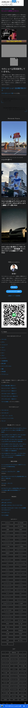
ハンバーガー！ (6, 159)
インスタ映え (7, 546)
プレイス (7, 593)
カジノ (2, 352)
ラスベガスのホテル (14, 686)
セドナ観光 (5, 672)
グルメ (8, 157)
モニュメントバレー (20, 600)
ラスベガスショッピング (5, 689)
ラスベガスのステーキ (5, 686)
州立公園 (7, 633)
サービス (7, 566)
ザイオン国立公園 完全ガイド (8, 385)
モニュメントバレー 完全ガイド (9, 388)
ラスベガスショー (5, 512)
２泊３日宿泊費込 (20, 526)
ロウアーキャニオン (7, 620)
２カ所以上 (7, 526)
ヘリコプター (5, 676)
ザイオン (20, 566)
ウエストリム (7, 549)
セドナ (7, 576)
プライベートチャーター (20, 590)
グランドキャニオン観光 (22, 662)
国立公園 (3, 363)
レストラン (3, 358)
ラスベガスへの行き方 (7, 610)
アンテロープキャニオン (5, 659)
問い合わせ (14, 287)
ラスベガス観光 (4, 401)
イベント (3, 350)
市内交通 (3, 371)
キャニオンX (20, 556)
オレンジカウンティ (5, 662)
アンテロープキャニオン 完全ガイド (9, 396)
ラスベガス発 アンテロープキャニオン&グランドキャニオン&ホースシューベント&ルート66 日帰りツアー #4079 (13, 430)
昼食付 (20, 637)
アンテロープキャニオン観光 (14, 659)
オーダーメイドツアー (20, 549)
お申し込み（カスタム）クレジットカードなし (12, 505)
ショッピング (4, 344)
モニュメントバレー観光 (22, 679)
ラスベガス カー (5, 412)
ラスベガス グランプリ (6, 483)
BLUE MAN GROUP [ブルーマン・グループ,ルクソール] (14, 99)
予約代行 (7, 623)
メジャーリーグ (5, 679)
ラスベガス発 (8, 199)
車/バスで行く (16, 199)
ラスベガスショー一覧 (7, 93)
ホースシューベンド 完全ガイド (9, 390)
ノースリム (20, 583)
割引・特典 (20, 623)
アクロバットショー (7, 536)
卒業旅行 (22, 696)
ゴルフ (2, 347)
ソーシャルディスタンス (14, 672)
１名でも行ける (7, 522)
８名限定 (20, 529)
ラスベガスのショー (6, 9)
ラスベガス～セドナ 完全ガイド (9, 393)
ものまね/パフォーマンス (7, 603)
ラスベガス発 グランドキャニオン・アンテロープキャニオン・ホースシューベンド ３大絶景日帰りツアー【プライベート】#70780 (13, 455)
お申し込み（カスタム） (6, 502)
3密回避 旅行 (14, 652)
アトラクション (4, 374)
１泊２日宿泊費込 (20, 522)
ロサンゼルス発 (20, 157)
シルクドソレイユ (5, 669)
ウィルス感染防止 (20, 546)
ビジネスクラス (20, 586)
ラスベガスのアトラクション (14, 682)
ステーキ (14, 669)
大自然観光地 (17, 244)
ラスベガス (14, 157)
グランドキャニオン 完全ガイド (9, 399)
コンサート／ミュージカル (7, 418)
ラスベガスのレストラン (22, 686)
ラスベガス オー (5, 410)
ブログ (11, 157)
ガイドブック (3, 157)
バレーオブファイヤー (7, 586)
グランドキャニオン (7, 559)
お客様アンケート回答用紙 (14, 295)
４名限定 (7, 529)
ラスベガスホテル (14, 689)
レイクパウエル (7, 613)
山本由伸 (5, 699)
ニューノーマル (22, 672)
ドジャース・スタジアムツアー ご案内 (10, 471)
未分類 (7, 640)
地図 (2, 368)
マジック (3, 421)
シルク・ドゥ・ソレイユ (6, 415)
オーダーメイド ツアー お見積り (14, 291)
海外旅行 (22, 699)
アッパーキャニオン (20, 536)
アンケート (20, 539)
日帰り (12, 199)
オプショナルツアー (5, 499)
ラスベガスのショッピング (22, 682)
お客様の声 (7, 553)
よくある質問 (20, 603)
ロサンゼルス (14, 696)
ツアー (2, 244)
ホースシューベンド (7, 596)
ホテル (2, 342)
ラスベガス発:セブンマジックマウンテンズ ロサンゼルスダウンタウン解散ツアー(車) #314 (13, 203)
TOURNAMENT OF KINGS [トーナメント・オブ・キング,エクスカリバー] (14, 108)
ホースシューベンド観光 (22, 676)
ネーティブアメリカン (6, 366)
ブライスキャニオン (7, 590)
